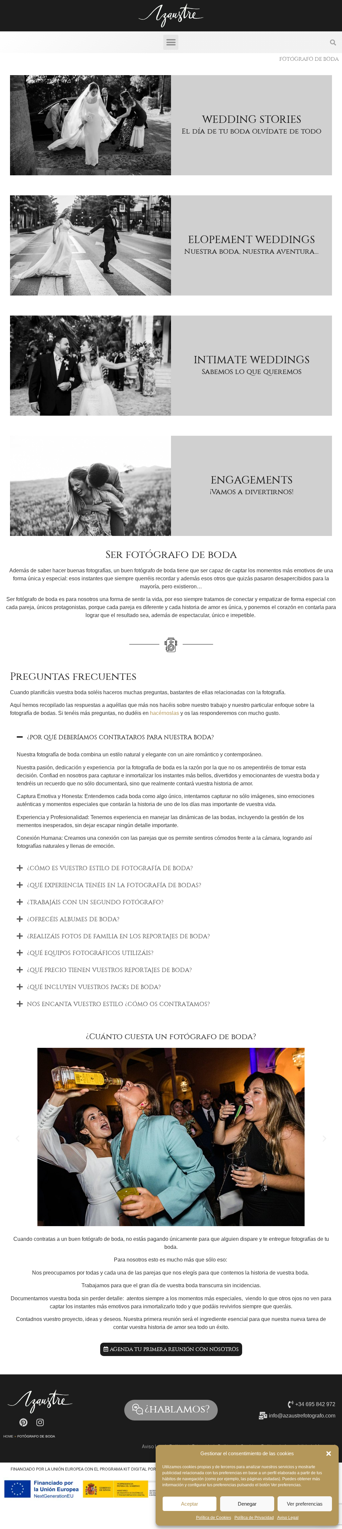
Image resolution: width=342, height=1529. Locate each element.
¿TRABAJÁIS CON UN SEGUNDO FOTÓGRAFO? (95, 902)
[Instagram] (40, 1422)
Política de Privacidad (254, 1517)
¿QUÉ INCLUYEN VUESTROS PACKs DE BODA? (94, 987)
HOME (8, 1436)
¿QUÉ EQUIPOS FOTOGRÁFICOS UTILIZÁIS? (90, 953)
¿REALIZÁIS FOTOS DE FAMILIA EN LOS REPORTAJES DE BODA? (118, 936)
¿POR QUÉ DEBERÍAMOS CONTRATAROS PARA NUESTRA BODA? (120, 737)
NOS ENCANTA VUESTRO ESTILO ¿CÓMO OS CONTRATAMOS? (118, 1004)
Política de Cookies (213, 1517)
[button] (328, 1453)
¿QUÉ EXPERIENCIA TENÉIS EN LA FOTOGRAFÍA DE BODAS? (114, 885)
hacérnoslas (164, 713)
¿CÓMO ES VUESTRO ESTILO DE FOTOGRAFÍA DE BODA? (110, 868)
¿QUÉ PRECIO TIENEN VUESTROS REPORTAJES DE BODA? (109, 970)
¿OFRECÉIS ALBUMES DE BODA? (73, 919)
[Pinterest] (23, 1422)
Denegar (247, 1504)
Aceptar (189, 1504)
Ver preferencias (305, 1504)
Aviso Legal (288, 1517)
